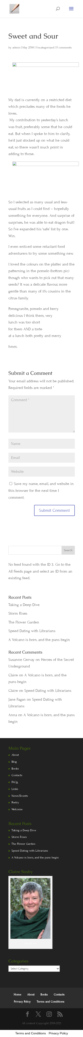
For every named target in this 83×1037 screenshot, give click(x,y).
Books (15, 768)
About (15, 755)
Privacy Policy (22, 1001)
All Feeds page (20, 571)
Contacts (17, 775)
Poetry (15, 802)
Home (17, 994)
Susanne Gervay (21, 659)
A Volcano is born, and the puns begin (39, 639)
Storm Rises (17, 613)
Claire (13, 675)
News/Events (20, 796)
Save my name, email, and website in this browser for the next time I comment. (41, 490)
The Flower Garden (23, 622)
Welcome (17, 809)
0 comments (64, 47)
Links (15, 789)
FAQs (15, 782)
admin (16, 47)
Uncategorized (45, 47)
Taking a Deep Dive (24, 604)
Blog (14, 762)
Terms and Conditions (50, 1001)
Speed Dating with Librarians (31, 631)
